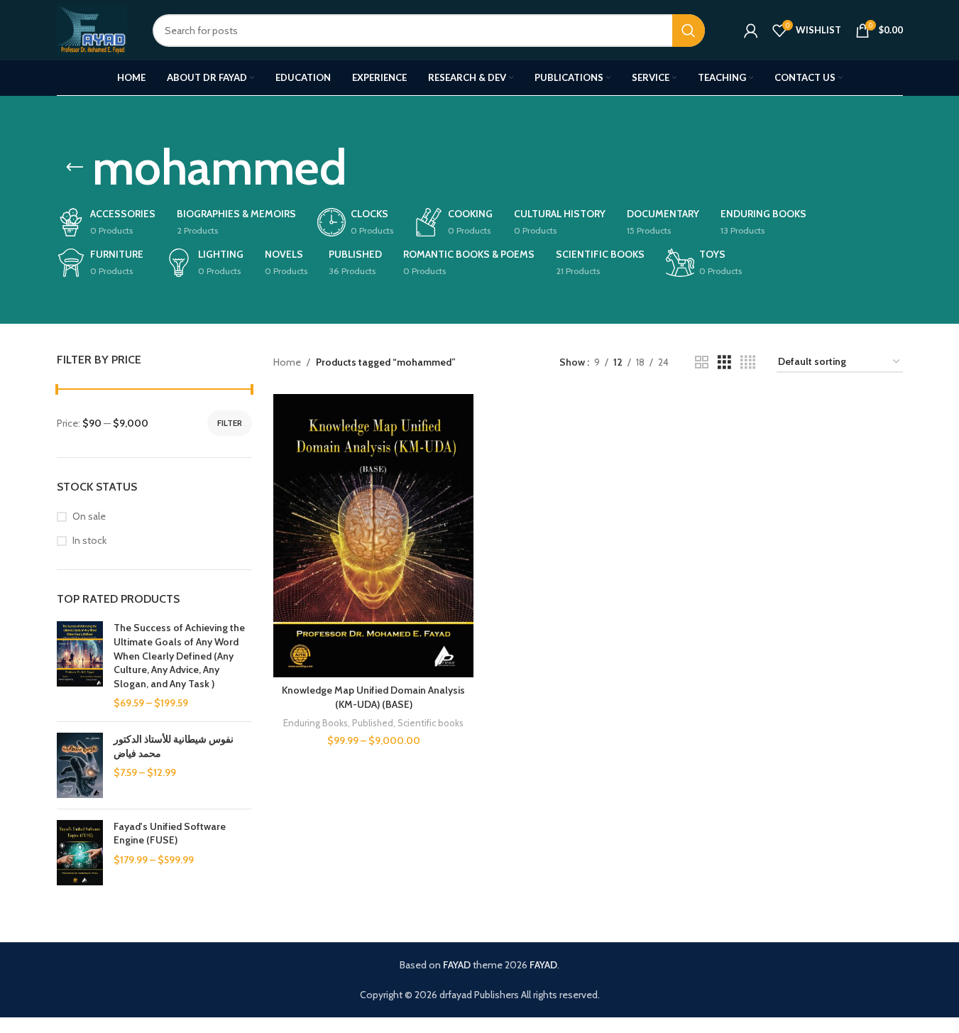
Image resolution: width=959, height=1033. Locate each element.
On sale (89, 516)
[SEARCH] (688, 30)
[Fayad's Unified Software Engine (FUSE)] (80, 852)
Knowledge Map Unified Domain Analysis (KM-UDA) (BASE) (373, 697)
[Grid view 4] (747, 362)
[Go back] (74, 167)
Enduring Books (315, 722)
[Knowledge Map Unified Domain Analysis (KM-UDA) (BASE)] (373, 535)
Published (372, 722)
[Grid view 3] (724, 362)
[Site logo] (92, 29)
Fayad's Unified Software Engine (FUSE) (170, 833)
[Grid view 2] (701, 362)
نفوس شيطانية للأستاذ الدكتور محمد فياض (174, 746)
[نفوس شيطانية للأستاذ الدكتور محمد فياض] (80, 765)
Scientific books (431, 722)
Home (287, 362)
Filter (229, 422)
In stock (89, 540)
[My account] (751, 30)
